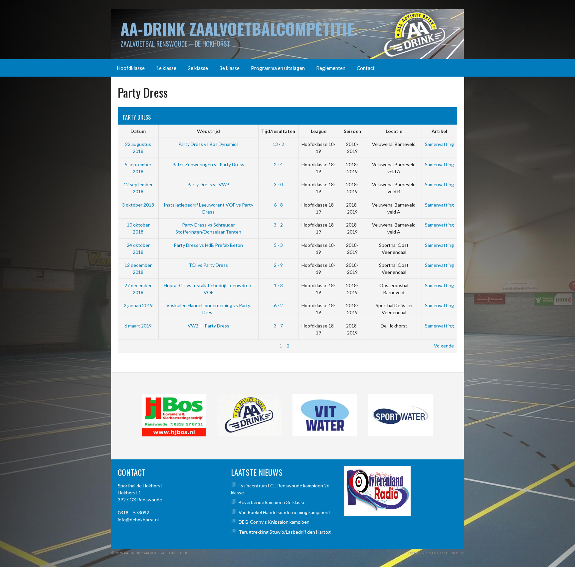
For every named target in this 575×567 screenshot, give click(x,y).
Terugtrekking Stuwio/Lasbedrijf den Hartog (285, 532)
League (318, 131)
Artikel (439, 131)
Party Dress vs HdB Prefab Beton (208, 245)
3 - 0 (278, 184)
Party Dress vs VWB (208, 184)
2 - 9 (278, 265)
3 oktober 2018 (138, 205)
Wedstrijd (208, 131)
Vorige (128, 345)
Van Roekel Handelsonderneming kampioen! (284, 512)
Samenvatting (439, 144)
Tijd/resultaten (278, 131)
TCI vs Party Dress (208, 265)
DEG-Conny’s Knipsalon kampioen (274, 522)
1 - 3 (278, 285)
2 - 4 (278, 164)
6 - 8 (278, 205)
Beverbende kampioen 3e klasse (272, 502)
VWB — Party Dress (208, 325)
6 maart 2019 (138, 325)
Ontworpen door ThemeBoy (436, 553)
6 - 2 (278, 305)
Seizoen (352, 131)
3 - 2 (278, 225)
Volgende (444, 345)
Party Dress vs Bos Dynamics (208, 144)
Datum (138, 131)
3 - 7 (278, 325)
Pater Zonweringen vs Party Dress (208, 164)
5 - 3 (278, 245)
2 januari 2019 (138, 305)
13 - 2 (278, 144)
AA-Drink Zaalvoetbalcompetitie (237, 28)
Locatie (394, 131)
